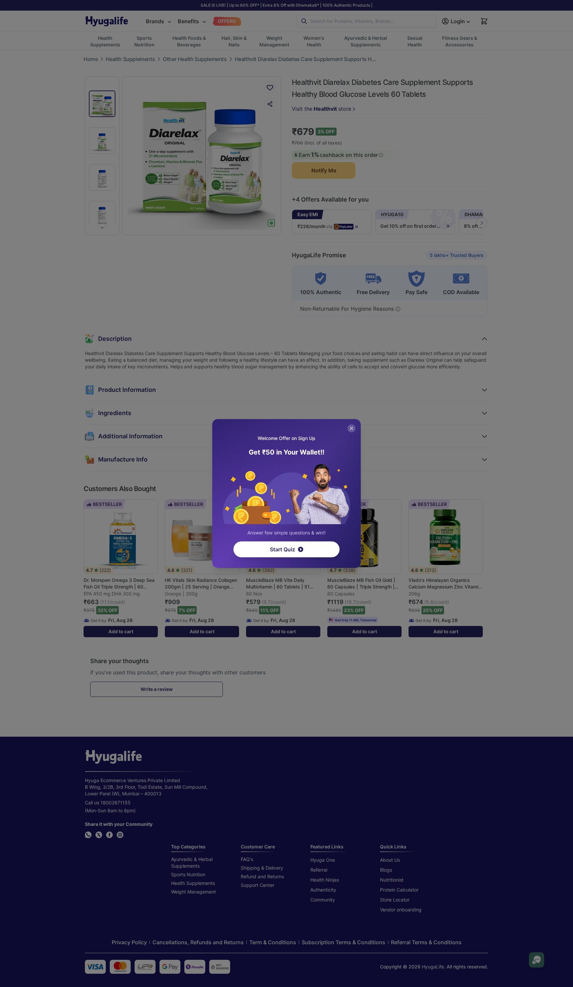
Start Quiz (282, 549)
